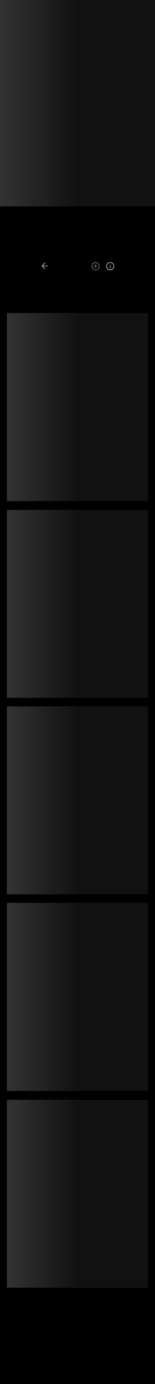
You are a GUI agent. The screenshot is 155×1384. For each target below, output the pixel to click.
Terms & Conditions (58, 1362)
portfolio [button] (67, 251)
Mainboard (77, 1371)
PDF (99, 251)
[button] (63, 266)
